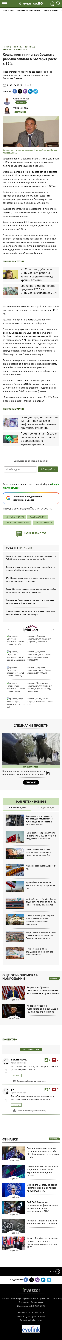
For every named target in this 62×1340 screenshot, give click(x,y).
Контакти (5, 1298)
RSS (22, 1298)
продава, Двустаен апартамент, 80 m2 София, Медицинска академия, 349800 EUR (39, 656)
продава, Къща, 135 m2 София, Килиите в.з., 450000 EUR (40, 701)
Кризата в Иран (51, 10)
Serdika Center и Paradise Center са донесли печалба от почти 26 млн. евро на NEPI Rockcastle (41, 902)
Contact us (25, 1320)
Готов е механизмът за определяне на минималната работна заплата (39, 951)
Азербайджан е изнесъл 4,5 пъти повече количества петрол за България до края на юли (41, 935)
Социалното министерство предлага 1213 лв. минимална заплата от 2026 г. (39, 291)
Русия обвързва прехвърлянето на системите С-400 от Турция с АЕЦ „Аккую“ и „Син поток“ (41, 835)
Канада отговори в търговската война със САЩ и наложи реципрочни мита (42, 1008)
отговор (16, 1075)
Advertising (36, 1320)
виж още (54, 978)
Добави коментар (31, 1049)
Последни (10, 548)
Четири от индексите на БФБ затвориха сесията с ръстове (42, 1222)
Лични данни (37, 1302)
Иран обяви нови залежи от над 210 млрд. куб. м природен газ (40, 885)
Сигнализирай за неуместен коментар (31, 1081)
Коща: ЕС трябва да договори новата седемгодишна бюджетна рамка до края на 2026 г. (42, 1242)
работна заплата (38, 517)
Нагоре (52, 1271)
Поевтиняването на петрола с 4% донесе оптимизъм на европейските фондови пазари (30, 613)
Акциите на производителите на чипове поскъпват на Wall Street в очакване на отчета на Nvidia (31, 557)
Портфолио (24, 1302)
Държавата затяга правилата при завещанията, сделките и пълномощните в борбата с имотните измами (39, 820)
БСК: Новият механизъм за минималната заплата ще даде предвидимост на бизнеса (30, 579)
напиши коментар (35, 533)
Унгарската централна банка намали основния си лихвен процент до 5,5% (42, 1187)
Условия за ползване (50, 1298)
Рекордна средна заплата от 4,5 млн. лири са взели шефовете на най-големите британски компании (39, 422)
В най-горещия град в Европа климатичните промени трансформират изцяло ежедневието (40, 919)
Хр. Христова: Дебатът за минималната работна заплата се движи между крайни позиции (37, 274)
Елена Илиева (20, 108)
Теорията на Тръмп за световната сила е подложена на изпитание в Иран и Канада (30, 602)
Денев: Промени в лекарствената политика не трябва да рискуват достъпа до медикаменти (31, 591)
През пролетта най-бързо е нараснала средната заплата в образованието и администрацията (39, 439)
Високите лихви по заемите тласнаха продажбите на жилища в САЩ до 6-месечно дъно (30, 568)
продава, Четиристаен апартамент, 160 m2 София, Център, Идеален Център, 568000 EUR (40, 687)
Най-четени (25, 548)
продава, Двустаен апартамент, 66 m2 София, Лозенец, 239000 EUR (39, 670)
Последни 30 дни (45, 807)
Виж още (31, 782)
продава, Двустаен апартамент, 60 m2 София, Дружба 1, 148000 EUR (39, 639)
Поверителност (32, 1298)
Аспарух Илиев (21, 98)
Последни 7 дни (17, 807)
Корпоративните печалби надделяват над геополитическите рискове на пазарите (24, 772)
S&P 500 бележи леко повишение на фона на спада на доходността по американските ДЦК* (42, 1207)
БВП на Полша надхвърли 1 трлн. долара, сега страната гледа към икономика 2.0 (39, 852)
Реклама (15, 1298)
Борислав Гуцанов (15, 517)
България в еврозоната (28, 10)
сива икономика (43, 522)
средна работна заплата (17, 522)
